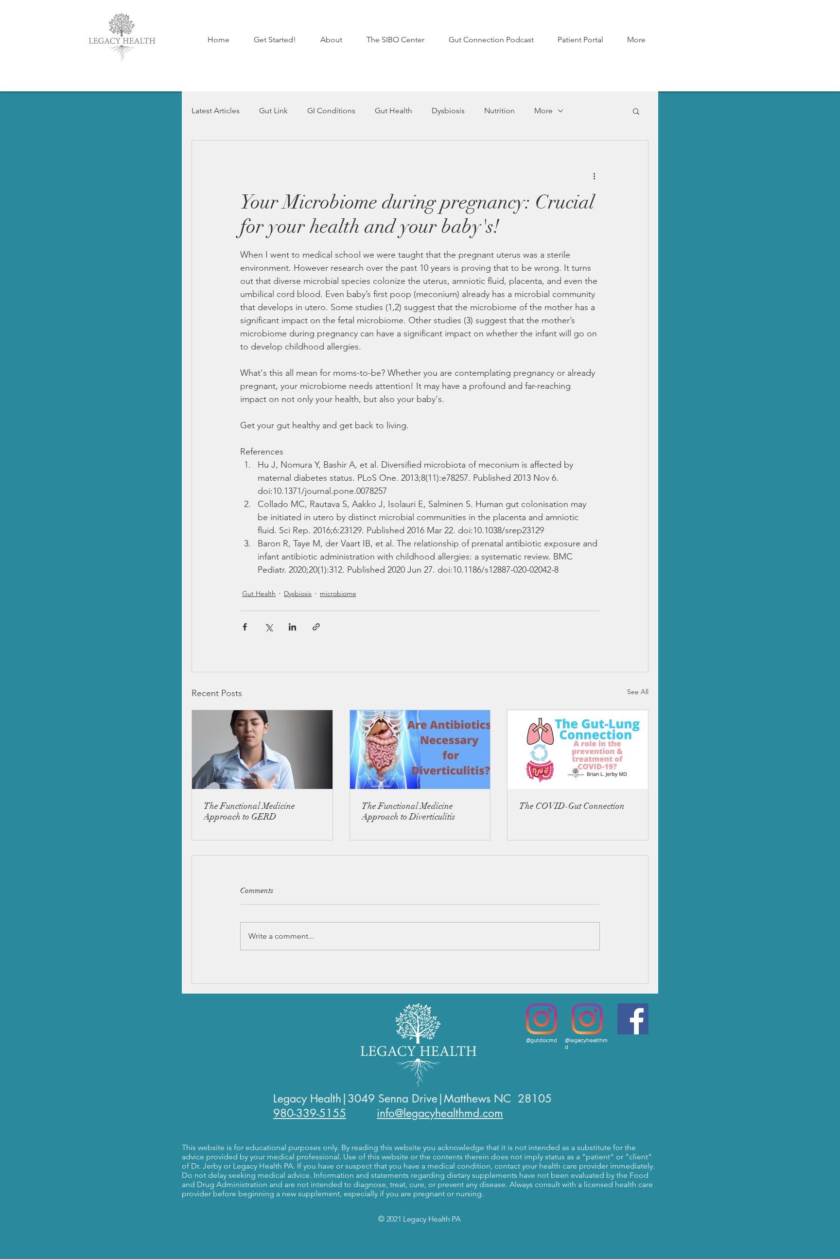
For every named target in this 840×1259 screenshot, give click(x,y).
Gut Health (393, 110)
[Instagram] (541, 1018)
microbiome (338, 593)
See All (637, 691)
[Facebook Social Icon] (632, 1018)
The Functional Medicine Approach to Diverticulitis (408, 811)
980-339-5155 (309, 1113)
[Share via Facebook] (244, 626)
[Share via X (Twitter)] (268, 626)
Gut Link (273, 110)
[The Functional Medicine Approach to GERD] (262, 749)
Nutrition (499, 110)
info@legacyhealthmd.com (440, 1113)
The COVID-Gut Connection (572, 806)
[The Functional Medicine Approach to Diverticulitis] (420, 749)
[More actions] (594, 175)
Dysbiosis (448, 110)
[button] (275, 39)
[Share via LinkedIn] (292, 626)
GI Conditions (331, 110)
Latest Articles (216, 110)
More (543, 110)
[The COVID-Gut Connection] (578, 749)
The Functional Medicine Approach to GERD (249, 811)
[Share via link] (316, 626)
